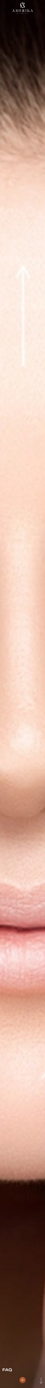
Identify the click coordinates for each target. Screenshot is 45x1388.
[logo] (22, 8)
